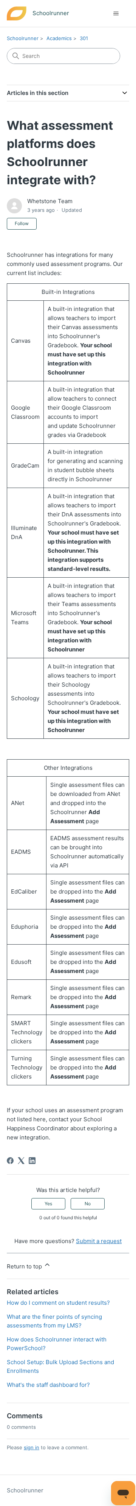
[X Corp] (21, 1160)
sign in (31, 1447)
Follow (22, 223)
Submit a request (99, 1241)
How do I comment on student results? (58, 1302)
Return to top (25, 1266)
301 (84, 38)
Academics (59, 38)
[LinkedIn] (32, 1160)
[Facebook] (10, 1160)
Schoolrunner (23, 38)
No (88, 1203)
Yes (48, 1203)
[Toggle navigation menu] (115, 14)
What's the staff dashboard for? (48, 1384)
